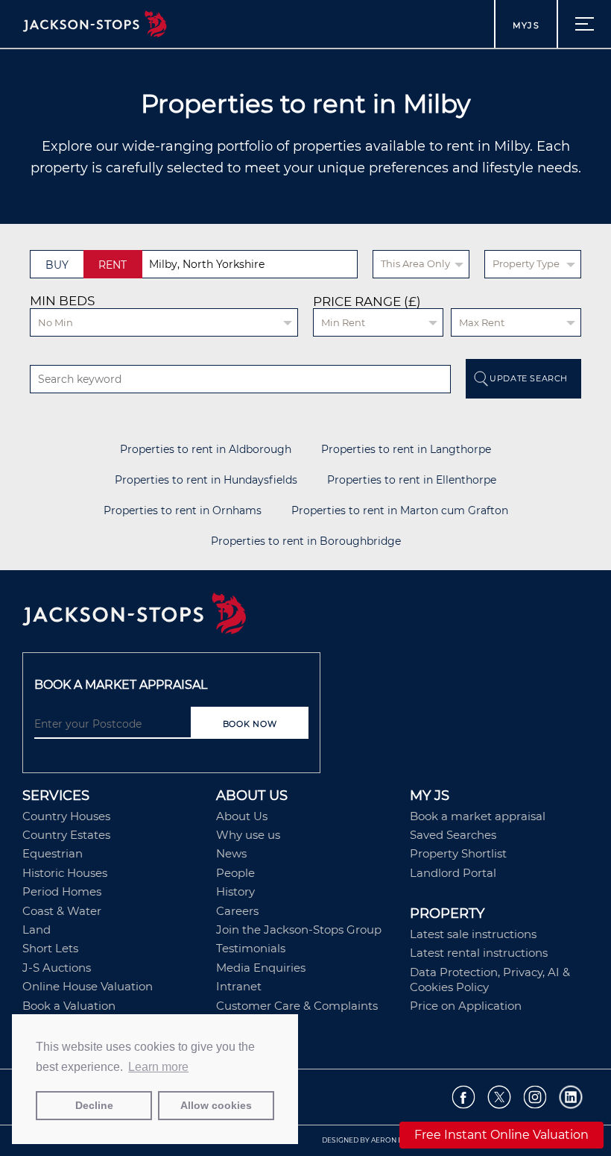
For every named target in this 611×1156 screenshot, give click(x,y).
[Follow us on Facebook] (463, 1097)
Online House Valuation (87, 986)
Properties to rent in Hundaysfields (206, 480)
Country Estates (66, 835)
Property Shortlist (458, 853)
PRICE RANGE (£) (367, 302)
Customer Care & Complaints (297, 1006)
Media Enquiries (261, 967)
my (526, 25)
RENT (112, 265)
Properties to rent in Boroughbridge (306, 541)
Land (36, 929)
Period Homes (61, 891)
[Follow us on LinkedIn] (571, 1097)
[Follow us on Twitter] (499, 1097)
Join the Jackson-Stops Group (299, 929)
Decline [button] (94, 1105)
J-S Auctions (56, 967)
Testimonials (250, 948)
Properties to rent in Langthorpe (406, 449)
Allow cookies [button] (216, 1105)
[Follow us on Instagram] (535, 1097)
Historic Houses (64, 873)
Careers (237, 911)
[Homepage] (305, 615)
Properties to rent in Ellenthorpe (411, 480)
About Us (241, 816)
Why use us (248, 835)
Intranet (239, 986)
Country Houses (66, 816)
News (231, 853)
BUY (57, 265)
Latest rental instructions (479, 953)
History (235, 891)
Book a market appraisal (477, 816)
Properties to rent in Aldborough (205, 449)
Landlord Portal (453, 873)
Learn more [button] (158, 1066)
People (235, 873)
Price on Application (466, 1006)
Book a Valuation (68, 1006)
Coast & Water (61, 911)
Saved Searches (453, 835)
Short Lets (50, 948)
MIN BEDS (62, 300)
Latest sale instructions (473, 934)
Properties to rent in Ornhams (183, 510)
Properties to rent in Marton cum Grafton (399, 510)
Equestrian (52, 853)
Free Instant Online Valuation (501, 1135)
